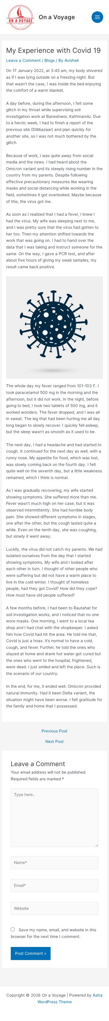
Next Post (54, 742)
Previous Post (54, 731)
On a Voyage (57, 17)
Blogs (49, 60)
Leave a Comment (23, 60)
